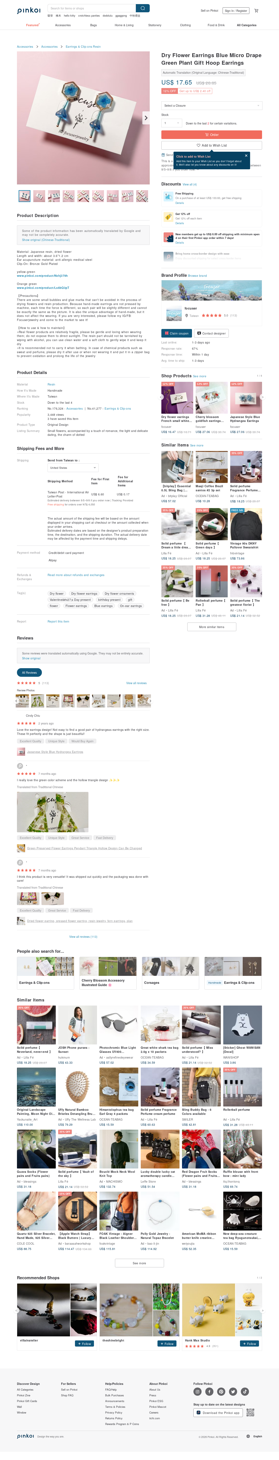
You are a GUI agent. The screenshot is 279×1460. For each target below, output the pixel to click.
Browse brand (197, 275)
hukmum (64, 1057)
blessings (30, 1181)
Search (143, 8)
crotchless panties (89, 15)
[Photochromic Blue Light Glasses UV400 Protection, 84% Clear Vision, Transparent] (118, 1025)
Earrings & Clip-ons (79, 47)
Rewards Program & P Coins (122, 1424)
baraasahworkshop (78, 1243)
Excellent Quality (30, 741)
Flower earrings (76, 606)
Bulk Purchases (114, 1395)
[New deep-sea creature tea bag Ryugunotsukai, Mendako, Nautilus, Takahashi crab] (242, 1211)
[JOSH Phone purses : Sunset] (77, 1025)
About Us (154, 1389)
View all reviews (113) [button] (83, 937)
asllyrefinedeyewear (119, 1057)
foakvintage (107, 1243)
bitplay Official (177, 496)
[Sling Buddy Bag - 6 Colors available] (201, 1087)
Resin (97, 47)
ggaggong (121, 15)
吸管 (50, 15)
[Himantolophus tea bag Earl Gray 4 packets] (118, 1087)
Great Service (80, 838)
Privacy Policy (113, 1412)
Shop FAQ (67, 1395)
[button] (176, 333)
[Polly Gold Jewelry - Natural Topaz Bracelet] (160, 1211)
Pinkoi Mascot (157, 1406)
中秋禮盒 (135, 15)
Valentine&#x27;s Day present (70, 600)
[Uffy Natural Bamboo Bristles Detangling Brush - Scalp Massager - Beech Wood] (77, 1087)
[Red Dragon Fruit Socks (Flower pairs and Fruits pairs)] (201, 1149)
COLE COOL (26, 1243)
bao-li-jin (153, 1243)
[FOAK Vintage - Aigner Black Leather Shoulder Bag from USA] (118, 1211)
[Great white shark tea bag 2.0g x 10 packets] (160, 1025)
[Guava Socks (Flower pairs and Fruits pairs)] (36, 1149)
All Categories (25, 1389)
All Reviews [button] (29, 672)
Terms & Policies (115, 1406)
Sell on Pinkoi (209, 10)
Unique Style (56, 741)
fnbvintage (237, 553)
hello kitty (69, 15)
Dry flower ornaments (119, 593)
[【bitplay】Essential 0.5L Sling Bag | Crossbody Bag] (177, 467)
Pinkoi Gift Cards (27, 1401)
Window (21, 1412)
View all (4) (190, 184)
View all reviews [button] (136, 683)
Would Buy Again (82, 741)
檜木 (58, 15)
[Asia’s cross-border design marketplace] (28, 10)
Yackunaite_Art (27, 1119)
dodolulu (108, 15)
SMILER (187, 1119)
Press (152, 1395)
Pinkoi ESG (156, 1401)
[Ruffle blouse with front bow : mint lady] (242, 1149)
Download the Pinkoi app (221, 1413)
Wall (19, 1406)
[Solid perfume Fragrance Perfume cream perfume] (160, 1087)
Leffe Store (148, 1181)
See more (199, 376)
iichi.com (154, 1418)
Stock (165, 115)
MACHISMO (114, 1181)
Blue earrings (103, 606)
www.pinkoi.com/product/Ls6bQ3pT (43, 288)
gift (130, 600)
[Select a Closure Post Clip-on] (211, 106)
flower (54, 606)
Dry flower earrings (84, 593)
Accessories (25, 47)
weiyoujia (188, 1243)
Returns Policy (114, 1418)
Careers (153, 1412)
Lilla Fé (242, 496)
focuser (166, 426)
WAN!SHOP (231, 1057)
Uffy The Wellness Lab (80, 1119)
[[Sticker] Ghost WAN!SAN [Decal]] (242, 1025)
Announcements (114, 1401)
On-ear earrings (131, 606)
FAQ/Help (111, 1389)
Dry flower (57, 593)
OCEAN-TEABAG (207, 496)
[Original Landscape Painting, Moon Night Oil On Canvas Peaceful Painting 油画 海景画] (36, 1087)
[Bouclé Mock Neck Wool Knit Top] (118, 1149)
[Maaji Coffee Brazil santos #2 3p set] (212, 467)
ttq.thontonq (231, 1181)
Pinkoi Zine (23, 1395)
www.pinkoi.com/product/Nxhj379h (42, 275)
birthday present (109, 600)
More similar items (211, 627)
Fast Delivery (104, 838)
